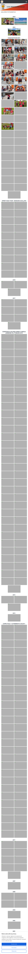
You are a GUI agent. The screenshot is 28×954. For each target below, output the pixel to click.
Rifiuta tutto (14, 951)
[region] (14, 943)
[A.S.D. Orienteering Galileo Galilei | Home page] (2, 2)
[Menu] (26, 1)
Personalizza (14, 947)
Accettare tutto (14, 944)
